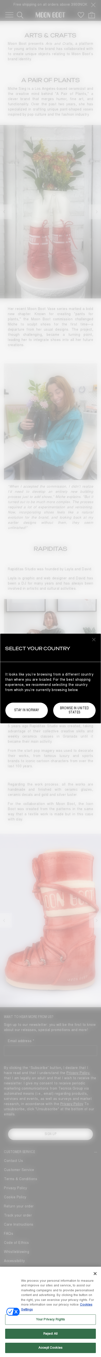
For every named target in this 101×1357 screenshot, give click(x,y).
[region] (50, 1312)
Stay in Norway (26, 710)
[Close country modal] (93, 639)
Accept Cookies (50, 1348)
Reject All (50, 1334)
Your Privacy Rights (50, 1319)
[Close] (95, 1273)
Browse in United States (74, 710)
